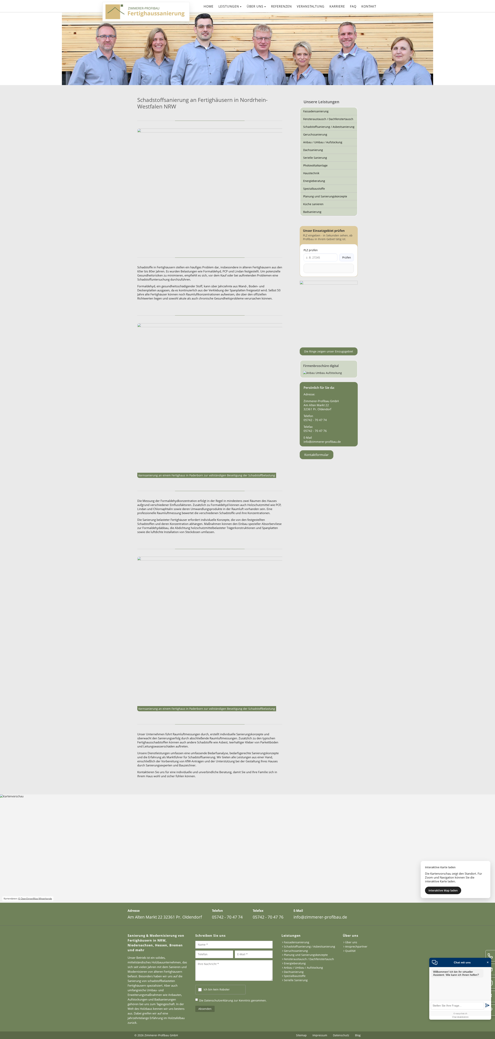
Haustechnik (311, 173)
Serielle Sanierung (315, 158)
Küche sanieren (313, 204)
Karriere (337, 6)
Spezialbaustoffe (314, 188)
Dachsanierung (313, 150)
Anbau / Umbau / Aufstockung (322, 142)
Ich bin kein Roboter (217, 989)
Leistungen (228, 6)
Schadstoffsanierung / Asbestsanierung (328, 127)
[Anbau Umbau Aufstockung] (328, 369)
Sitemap (301, 1035)
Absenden (205, 1009)
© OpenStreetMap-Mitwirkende (35, 898)
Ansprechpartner (356, 946)
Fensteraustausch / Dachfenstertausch (328, 119)
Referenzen (281, 6)
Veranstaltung (310, 6)
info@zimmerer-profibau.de (322, 442)
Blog (358, 1035)
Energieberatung (314, 181)
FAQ (353, 6)
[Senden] (487, 1005)
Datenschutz (341, 1035)
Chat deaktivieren (460, 1017)
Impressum (319, 1035)
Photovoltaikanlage (315, 165)
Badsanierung (312, 212)
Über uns (255, 6)
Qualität (350, 951)
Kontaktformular (316, 455)
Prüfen (346, 257)
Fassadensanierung (316, 111)
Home (208, 6)
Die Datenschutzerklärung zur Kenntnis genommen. (233, 1000)
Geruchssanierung (315, 134)
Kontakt (368, 6)
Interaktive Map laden (443, 890)
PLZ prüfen (311, 250)
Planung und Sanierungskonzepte (325, 196)
